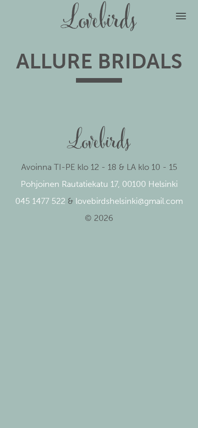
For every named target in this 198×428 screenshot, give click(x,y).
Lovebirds (99, 11)
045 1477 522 (40, 201)
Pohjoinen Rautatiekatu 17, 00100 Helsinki (99, 184)
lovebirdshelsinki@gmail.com (129, 201)
